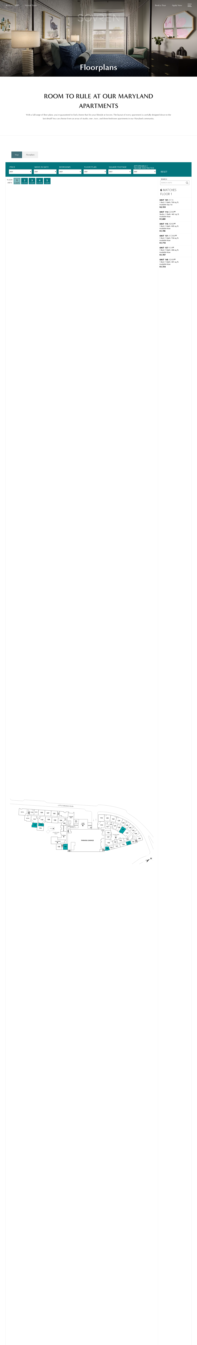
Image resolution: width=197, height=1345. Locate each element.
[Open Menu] (190, 5)
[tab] (16, 155)
